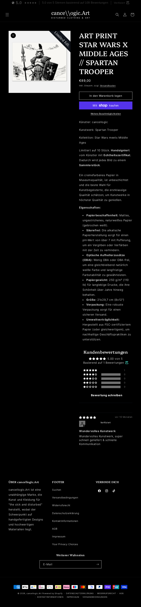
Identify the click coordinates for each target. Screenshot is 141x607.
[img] (87, 417)
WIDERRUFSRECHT (106, 593)
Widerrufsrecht (61, 505)
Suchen (56, 489)
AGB (54, 528)
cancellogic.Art (34, 593)
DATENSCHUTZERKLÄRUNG (80, 593)
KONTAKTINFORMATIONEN (50, 597)
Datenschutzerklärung (65, 513)
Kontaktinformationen (65, 520)
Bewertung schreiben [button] (106, 395)
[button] (7, 14)
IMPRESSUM (73, 597)
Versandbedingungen (65, 497)
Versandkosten (108, 85)
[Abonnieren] (97, 564)
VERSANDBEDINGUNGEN (95, 597)
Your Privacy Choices (65, 544)
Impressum (58, 536)
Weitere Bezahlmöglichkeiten (106, 113)
